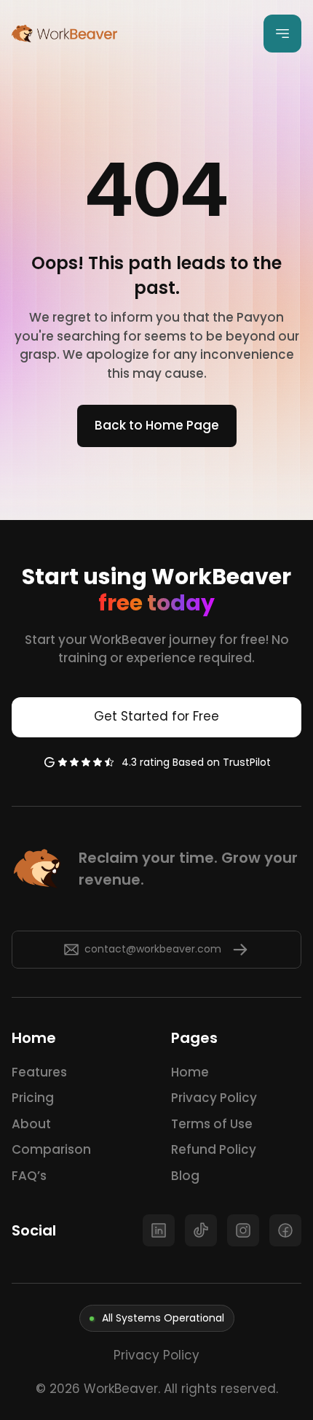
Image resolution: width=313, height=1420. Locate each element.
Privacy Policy (214, 1097)
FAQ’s (29, 1175)
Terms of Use (212, 1124)
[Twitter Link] (159, 1230)
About (31, 1124)
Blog (185, 1175)
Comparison (51, 1149)
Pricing (33, 1097)
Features (39, 1072)
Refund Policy (213, 1149)
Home (190, 1072)
